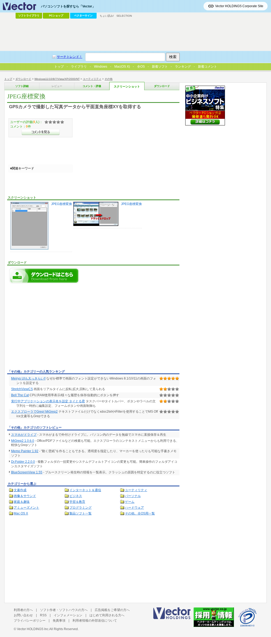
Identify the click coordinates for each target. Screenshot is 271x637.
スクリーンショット (127, 86)
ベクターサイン (83, 15)
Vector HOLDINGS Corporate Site (239, 6)
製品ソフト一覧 (80, 513)
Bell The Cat (20, 395)
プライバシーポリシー (30, 620)
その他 (108, 78)
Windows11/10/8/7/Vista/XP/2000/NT (57, 78)
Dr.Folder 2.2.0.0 (23, 462)
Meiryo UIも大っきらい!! (28, 378)
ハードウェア (134, 507)
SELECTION (124, 15)
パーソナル (133, 496)
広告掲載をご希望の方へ (112, 610)
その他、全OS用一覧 (140, 513)
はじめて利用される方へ (106, 615)
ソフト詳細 (22, 86)
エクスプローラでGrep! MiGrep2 (34, 411)
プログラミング (80, 507)
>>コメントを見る (40, 132)
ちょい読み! (107, 15)
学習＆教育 (77, 502)
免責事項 (59, 620)
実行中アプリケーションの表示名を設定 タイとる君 (48, 401)
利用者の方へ (23, 610)
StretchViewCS (22, 389)
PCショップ (56, 15)
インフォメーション (68, 615)
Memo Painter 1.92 (24, 451)
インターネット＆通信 (85, 490)
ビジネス (75, 496)
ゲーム (129, 502)
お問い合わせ (23, 615)
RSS (43, 615)
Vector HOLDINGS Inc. (33, 629)
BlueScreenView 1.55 (26, 472)
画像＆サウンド (25, 496)
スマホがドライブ (24, 435)
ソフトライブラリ (28, 15)
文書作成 (20, 490)
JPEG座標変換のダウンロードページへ (44, 276)
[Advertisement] (51, 328)
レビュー (57, 86)
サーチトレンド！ (69, 57)
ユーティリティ (92, 78)
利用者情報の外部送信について (95, 620)
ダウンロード (23, 78)
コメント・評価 (92, 86)
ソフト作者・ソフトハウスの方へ (64, 610)
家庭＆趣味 (22, 502)
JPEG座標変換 (61, 204)
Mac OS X (21, 513)
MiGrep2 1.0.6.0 (22, 441)
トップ (8, 78)
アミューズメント (26, 507)
